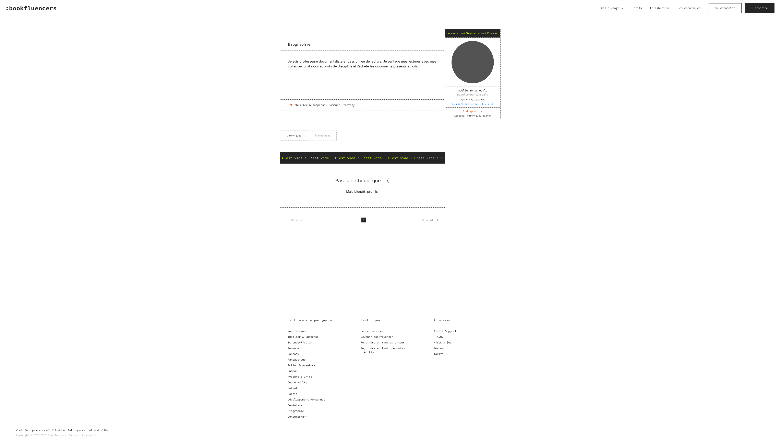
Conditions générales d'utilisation (40, 430)
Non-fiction (296, 331)
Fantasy (293, 354)
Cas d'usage (610, 8)
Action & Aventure (301, 365)
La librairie (660, 8)
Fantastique (296, 359)
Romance (293, 348)
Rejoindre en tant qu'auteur (383, 342)
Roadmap (439, 348)
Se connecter (725, 8)
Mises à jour (443, 342)
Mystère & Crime (300, 376)
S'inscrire (760, 8)
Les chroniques (689, 8)
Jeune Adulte (297, 382)
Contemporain (297, 416)
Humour (292, 371)
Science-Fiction (300, 342)
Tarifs (637, 8)
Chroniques (294, 135)
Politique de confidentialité (88, 430)
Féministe (295, 405)
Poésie (292, 394)
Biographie (296, 411)
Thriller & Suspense (303, 337)
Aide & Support (445, 331)
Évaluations (322, 135)
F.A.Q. (438, 337)
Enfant (292, 388)
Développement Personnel (306, 399)
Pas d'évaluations (472, 99)
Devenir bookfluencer (377, 337)
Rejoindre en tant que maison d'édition (383, 350)
